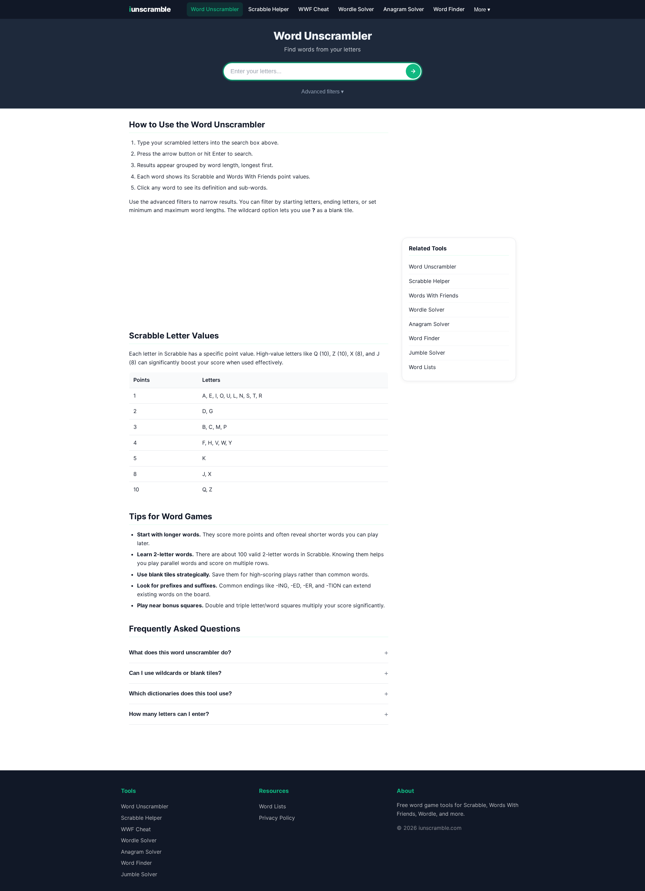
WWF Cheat (313, 9)
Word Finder (449, 9)
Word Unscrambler (215, 9)
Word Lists (422, 367)
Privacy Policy (277, 817)
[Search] (413, 71)
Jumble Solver (427, 352)
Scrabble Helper (268, 9)
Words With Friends (433, 295)
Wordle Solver (356, 9)
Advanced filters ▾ (322, 91)
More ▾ (482, 9)
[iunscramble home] (152, 9)
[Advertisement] (258, 275)
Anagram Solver (403, 9)
